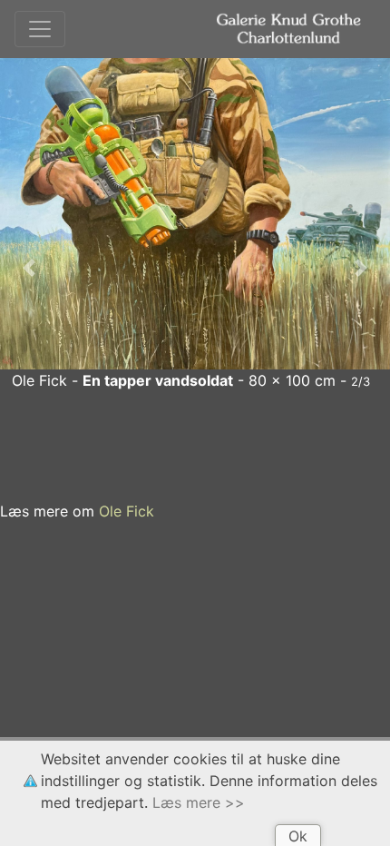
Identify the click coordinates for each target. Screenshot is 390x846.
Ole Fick (126, 511)
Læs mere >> (198, 802)
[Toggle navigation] (40, 29)
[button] (29, 268)
